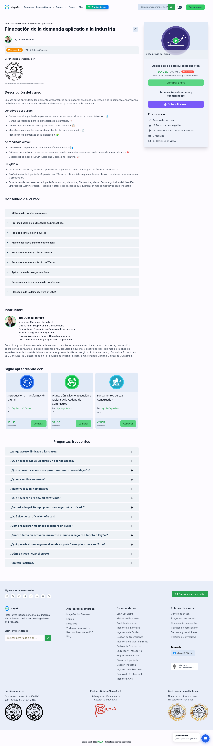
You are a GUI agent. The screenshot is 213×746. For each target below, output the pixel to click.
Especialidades (19, 23)
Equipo (70, 619)
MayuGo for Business (78, 614)
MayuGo (15, 7)
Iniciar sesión (195, 7)
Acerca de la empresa (80, 608)
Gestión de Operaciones (41, 23)
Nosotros (71, 623)
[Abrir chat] (205, 738)
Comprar (39, 423)
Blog (68, 636)
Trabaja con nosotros (78, 628)
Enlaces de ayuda (182, 608)
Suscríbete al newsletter (192, 594)
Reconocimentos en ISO (79, 632)
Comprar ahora (176, 82)
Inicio (7, 23)
